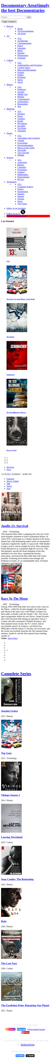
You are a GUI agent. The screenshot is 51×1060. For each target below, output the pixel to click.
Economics (22, 170)
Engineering (22, 191)
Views (9, 486)
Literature (21, 48)
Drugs (20, 116)
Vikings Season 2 (10, 795)
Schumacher (11, 374)
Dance (20, 46)
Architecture (22, 41)
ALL (19, 38)
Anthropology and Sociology (29, 65)
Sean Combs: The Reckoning (17, 879)
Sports (20, 80)
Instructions (28, 1044)
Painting (20, 53)
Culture (10, 60)
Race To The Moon (14, 598)
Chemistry (21, 167)
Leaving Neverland (11, 837)
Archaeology (23, 101)
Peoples (20, 72)
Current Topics (23, 67)
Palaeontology (23, 177)
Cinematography (24, 43)
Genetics (21, 118)
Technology (12, 182)
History (10, 84)
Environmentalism (25, 145)
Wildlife (20, 155)
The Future (22, 204)
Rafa (4, 921)
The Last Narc (9, 963)
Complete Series (16, 673)
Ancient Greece (9, 711)
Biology (20, 165)
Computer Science (25, 187)
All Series (21, 33)
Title (8, 484)
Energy (20, 189)
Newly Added (13, 481)
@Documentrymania (36, 1029)
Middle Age (22, 94)
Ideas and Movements (26, 70)
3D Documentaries (25, 31)
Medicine (11, 109)
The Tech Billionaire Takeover (16, 412)
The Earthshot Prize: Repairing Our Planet (25, 1005)
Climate (20, 140)
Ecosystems (22, 143)
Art (8, 36)
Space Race (13, 638)
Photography (22, 55)
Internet (20, 196)
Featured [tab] (10, 479)
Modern (20, 97)
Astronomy (22, 162)
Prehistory (21, 89)
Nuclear (20, 199)
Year (8, 488)
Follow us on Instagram (17, 216)
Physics (20, 179)
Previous (10, 467)
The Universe (23, 153)
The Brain (21, 128)
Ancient (20, 92)
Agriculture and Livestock (28, 138)
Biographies (22, 104)
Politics (20, 75)
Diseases (21, 114)
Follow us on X (14, 213)
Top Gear (6, 753)
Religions (21, 77)
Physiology (22, 123)
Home (20, 29)
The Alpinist (10, 337)
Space (20, 201)
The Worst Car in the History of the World (21, 299)
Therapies (21, 131)
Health (20, 121)
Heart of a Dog (12, 450)
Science (10, 157)
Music (20, 50)
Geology (21, 172)
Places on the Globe (26, 148)
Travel (20, 82)
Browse (10, 26)
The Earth (21, 150)
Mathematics (22, 174)
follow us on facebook (16, 208)
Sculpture (21, 58)
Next (9, 469)
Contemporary (23, 99)
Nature (9, 133)
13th (8, 261)
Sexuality (21, 126)
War (19, 106)
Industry (20, 194)
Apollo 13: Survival (14, 526)
